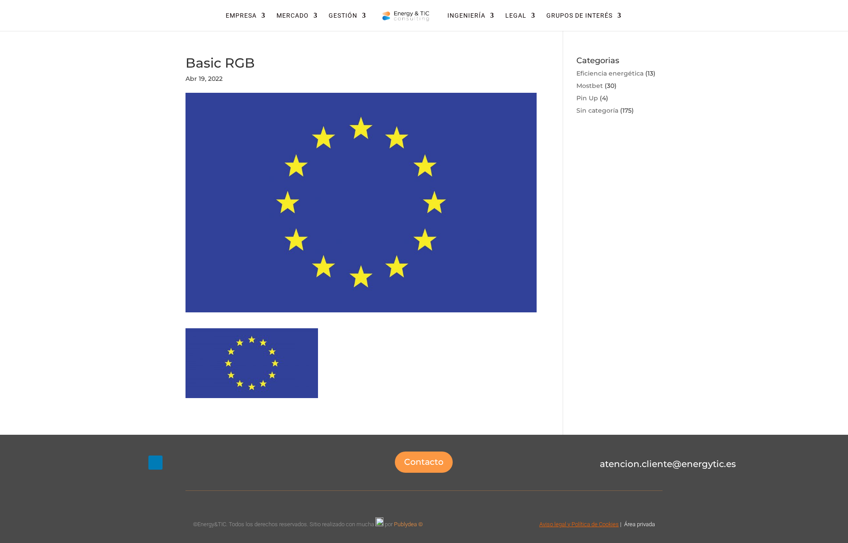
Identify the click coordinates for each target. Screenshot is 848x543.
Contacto (423, 462)
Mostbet (589, 86)
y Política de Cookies (592, 524)
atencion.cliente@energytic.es (668, 464)
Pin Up (587, 98)
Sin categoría (597, 110)
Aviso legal (552, 524)
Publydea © (410, 524)
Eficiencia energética (610, 73)
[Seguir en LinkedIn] (155, 463)
